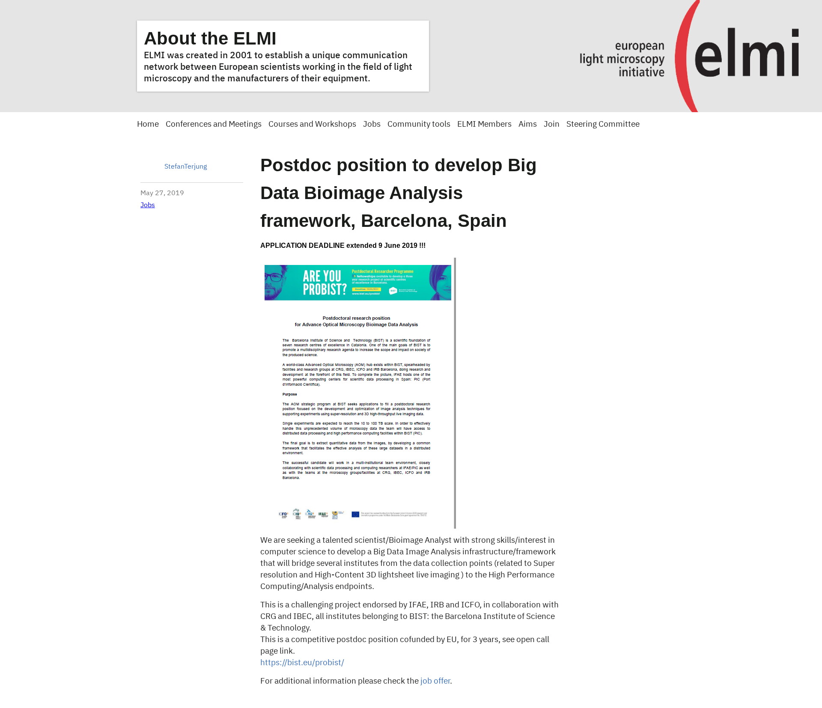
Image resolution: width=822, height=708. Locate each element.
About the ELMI (210, 38)
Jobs (372, 124)
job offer (435, 681)
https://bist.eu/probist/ (302, 663)
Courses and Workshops (312, 124)
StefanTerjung (185, 167)
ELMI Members (484, 124)
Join (552, 124)
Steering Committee (603, 124)
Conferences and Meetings (214, 124)
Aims (527, 124)
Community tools (418, 124)
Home (148, 124)
